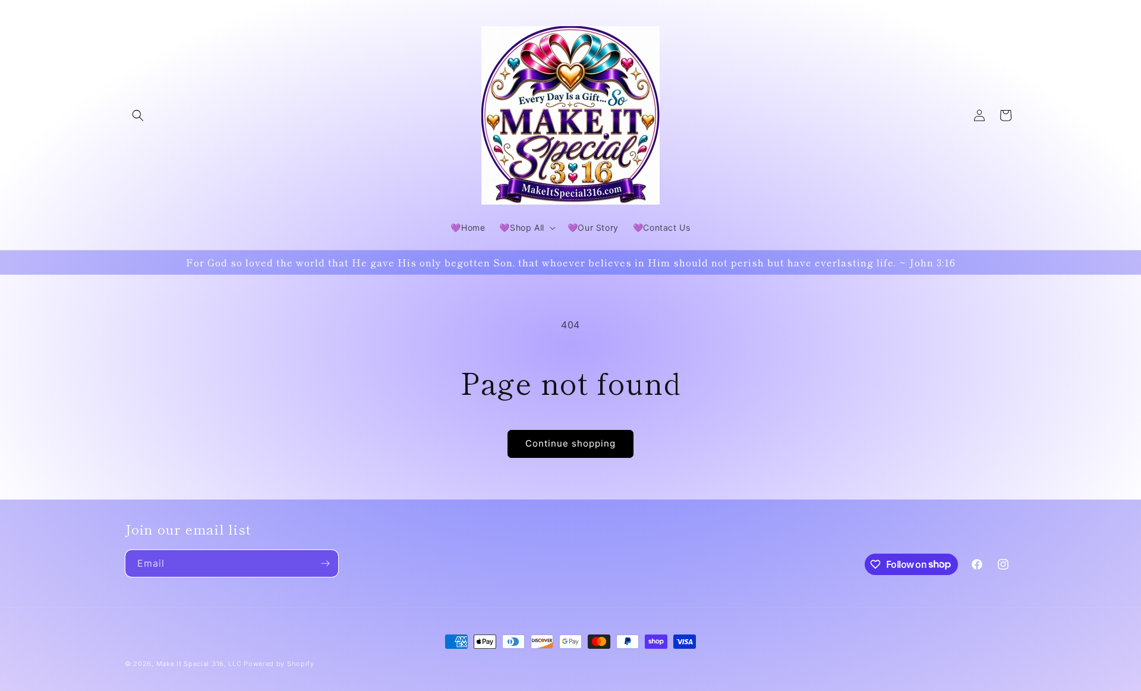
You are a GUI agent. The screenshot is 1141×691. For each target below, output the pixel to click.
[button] (138, 115)
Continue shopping (570, 443)
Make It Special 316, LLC (199, 663)
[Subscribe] (325, 563)
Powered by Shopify (279, 663)
